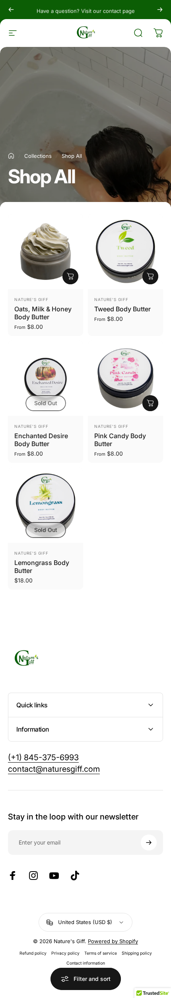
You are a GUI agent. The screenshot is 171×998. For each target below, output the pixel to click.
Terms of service (100, 953)
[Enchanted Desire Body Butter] (45, 378)
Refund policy (33, 953)
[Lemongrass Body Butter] (45, 505)
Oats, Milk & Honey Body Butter (43, 313)
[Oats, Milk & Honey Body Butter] (45, 251)
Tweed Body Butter (122, 309)
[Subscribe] (149, 842)
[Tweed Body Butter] (125, 251)
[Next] (160, 9)
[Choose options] (70, 276)
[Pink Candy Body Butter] (125, 378)
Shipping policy (137, 953)
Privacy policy (65, 953)
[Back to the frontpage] (11, 156)
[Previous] (11, 9)
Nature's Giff (31, 299)
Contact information (85, 963)
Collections (38, 156)
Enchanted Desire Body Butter (41, 440)
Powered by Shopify (113, 941)
